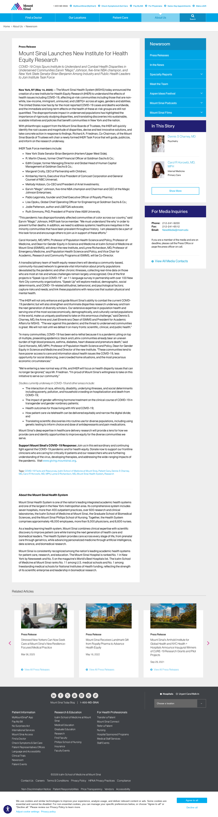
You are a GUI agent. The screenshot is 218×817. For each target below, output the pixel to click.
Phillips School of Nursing (67, 742)
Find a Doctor (19, 738)
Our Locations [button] (77, 17)
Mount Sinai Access (22, 734)
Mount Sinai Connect (108, 721)
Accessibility (123, 789)
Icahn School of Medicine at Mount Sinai (77, 470)
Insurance (59, 746)
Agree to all (192, 800)
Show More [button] (175, 190)
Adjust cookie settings (27, 811)
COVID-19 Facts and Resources (41, 470)
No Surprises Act (21, 725)
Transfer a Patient (106, 717)
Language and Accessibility (26, 751)
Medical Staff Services (108, 738)
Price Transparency (91, 789)
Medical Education (64, 725)
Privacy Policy (78, 780)
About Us (18, 26)
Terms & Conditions (58, 780)
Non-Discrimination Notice (36, 789)
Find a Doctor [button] (33, 17)
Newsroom (31, 26)
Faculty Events (62, 750)
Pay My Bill (138, 6)
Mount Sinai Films (161, 112)
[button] (193, 17)
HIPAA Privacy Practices (101, 780)
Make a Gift (201, 6)
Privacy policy (48, 811)
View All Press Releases (37, 669)
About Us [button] (160, 17)
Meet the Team (159, 84)
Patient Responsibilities (66, 789)
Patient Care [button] (120, 17)
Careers (40, 780)
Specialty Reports (161, 74)
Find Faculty (60, 737)
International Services (23, 730)
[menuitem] (175, 55)
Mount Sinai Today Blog (62, 702)
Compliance (124, 780)
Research (109, 473)
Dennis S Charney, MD (182, 136)
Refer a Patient (104, 725)
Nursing (101, 730)
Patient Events (19, 764)
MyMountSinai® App (22, 717)
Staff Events (103, 742)
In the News (157, 65)
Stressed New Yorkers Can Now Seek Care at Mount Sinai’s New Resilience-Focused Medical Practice (43, 643)
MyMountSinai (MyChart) (84, 6)
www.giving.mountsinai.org (59, 460)
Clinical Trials (19, 755)
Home (6, 26)
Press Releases (159, 55)
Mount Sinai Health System (90, 473)
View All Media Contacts (171, 261)
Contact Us (27, 780)
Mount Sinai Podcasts (163, 103)
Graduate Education (64, 729)
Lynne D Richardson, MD (63, 473)
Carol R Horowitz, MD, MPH (36, 473)
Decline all (192, 807)
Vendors (109, 789)
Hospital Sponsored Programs (113, 734)
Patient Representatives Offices (28, 747)
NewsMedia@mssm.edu (175, 230)
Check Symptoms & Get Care (115, 6)
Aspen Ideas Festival (162, 93)
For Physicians (155, 6)
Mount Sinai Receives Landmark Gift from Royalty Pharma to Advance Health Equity (107, 643)
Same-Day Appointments (179, 6)
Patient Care (104, 470)
